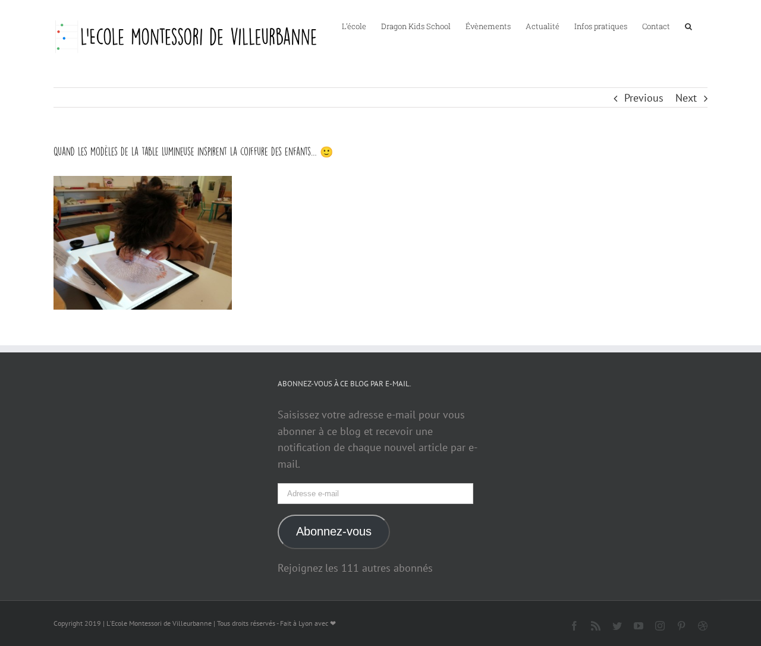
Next (686, 98)
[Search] (689, 25)
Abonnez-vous (334, 531)
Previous (643, 98)
